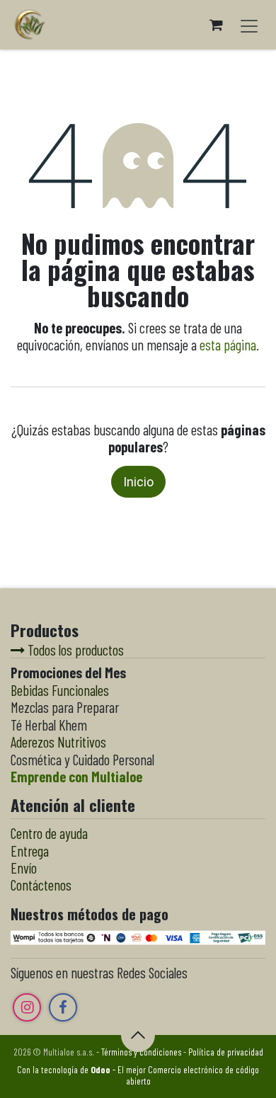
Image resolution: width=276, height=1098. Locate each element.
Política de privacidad (225, 1052)
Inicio (138, 481)
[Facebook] (63, 1007)
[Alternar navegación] (249, 24)
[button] (138, 1035)
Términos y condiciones (141, 1052)
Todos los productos (74, 649)
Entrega (30, 850)
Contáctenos (41, 884)
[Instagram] (27, 1007)
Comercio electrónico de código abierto (193, 1075)
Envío (24, 867)
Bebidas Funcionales (60, 690)
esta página (228, 344)
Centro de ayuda (49, 833)
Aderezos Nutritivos (58, 741)
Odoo (102, 1069)
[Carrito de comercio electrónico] (216, 25)
